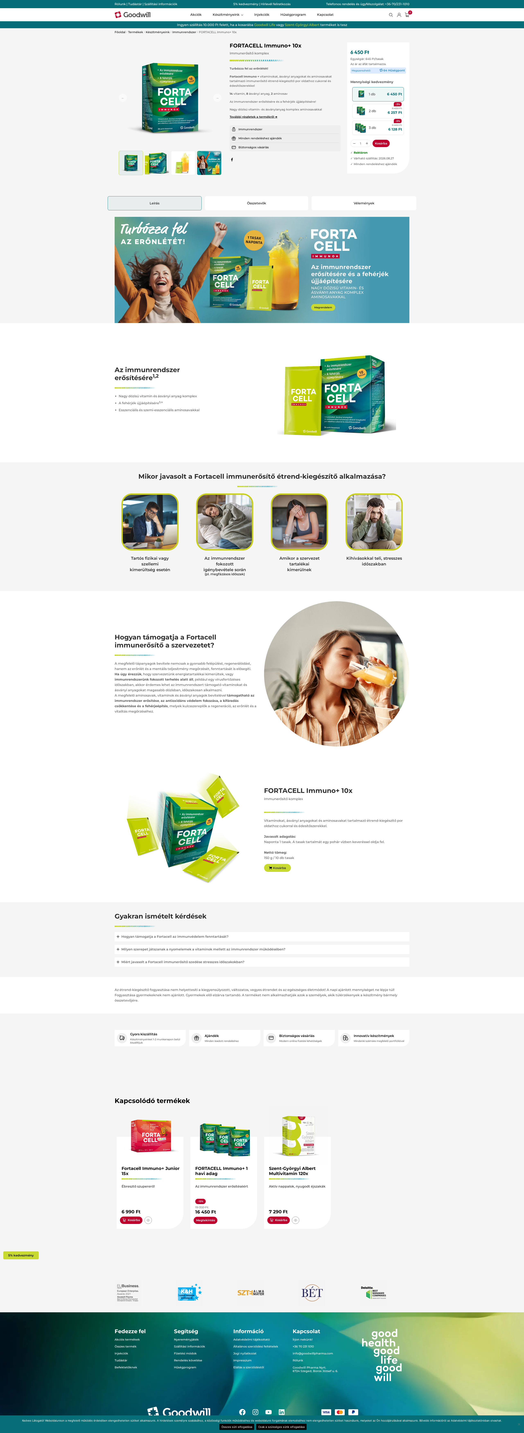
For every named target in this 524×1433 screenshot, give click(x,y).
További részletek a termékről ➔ (253, 117)
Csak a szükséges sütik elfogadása (281, 1426)
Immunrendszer (184, 32)
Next (217, 98)
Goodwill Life (264, 25)
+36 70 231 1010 (303, 1346)
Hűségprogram (185, 1367)
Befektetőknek (126, 1367)
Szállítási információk (160, 4)
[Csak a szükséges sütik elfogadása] (519, 1424)
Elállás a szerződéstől (248, 1367)
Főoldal (120, 32)
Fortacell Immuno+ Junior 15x (151, 1171)
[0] (407, 14)
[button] (378, 94)
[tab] (155, 203)
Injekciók (121, 1353)
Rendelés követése (188, 1360)
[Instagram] (255, 1412)
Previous (123, 98)
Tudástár (135, 4)
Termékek (135, 32)
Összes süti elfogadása (236, 1426)
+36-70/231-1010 (397, 4)
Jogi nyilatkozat (244, 1353)
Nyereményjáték (186, 1339)
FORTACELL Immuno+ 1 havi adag (221, 1171)
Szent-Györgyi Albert (302, 25)
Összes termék (126, 1346)
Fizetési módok (185, 1353)
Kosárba (381, 143)
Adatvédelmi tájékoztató (251, 1339)
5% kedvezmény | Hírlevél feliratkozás (262, 4)
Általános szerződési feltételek (255, 1346)
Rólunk (120, 4)
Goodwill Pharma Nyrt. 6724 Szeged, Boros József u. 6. (315, 1369)
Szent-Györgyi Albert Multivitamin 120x (292, 1171)
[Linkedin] (281, 1412)
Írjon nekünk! (303, 1339)
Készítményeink (158, 32)
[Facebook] (242, 1412)
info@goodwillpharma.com (313, 1353)
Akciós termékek (127, 1339)
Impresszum (242, 1360)
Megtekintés (205, 1220)
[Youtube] (268, 1412)
